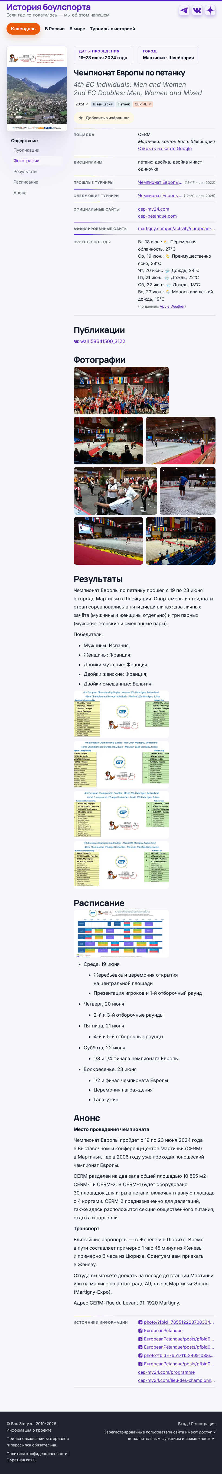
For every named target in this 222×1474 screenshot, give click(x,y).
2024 (80, 104)
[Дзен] (210, 10)
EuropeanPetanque (163, 1330)
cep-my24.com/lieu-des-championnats (177, 1380)
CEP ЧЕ (141, 104)
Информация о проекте (28, 1430)
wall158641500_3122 (102, 341)
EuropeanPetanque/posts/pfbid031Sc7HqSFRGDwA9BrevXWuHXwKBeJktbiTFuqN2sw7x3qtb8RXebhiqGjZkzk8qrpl (180, 1363)
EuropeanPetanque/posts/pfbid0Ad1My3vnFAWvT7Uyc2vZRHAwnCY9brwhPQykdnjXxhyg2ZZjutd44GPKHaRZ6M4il (180, 1339)
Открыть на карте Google (165, 148)
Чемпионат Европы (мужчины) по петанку (160, 195)
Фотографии (26, 160)
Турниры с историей (112, 28)
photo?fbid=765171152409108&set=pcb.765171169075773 (180, 1355)
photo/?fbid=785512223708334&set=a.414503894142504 (180, 1322)
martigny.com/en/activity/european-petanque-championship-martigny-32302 (177, 228)
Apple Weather (172, 306)
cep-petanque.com (157, 216)
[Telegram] (184, 10)
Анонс (20, 192)
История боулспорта (48, 7)
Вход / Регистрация (197, 1423)
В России (55, 28)
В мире (77, 28)
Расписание (26, 182)
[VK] (197, 10)
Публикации (26, 150)
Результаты (25, 171)
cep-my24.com (153, 209)
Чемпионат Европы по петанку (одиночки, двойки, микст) (161, 182)
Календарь (23, 28)
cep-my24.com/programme (166, 1372)
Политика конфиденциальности (36, 1453)
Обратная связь (21, 1460)
